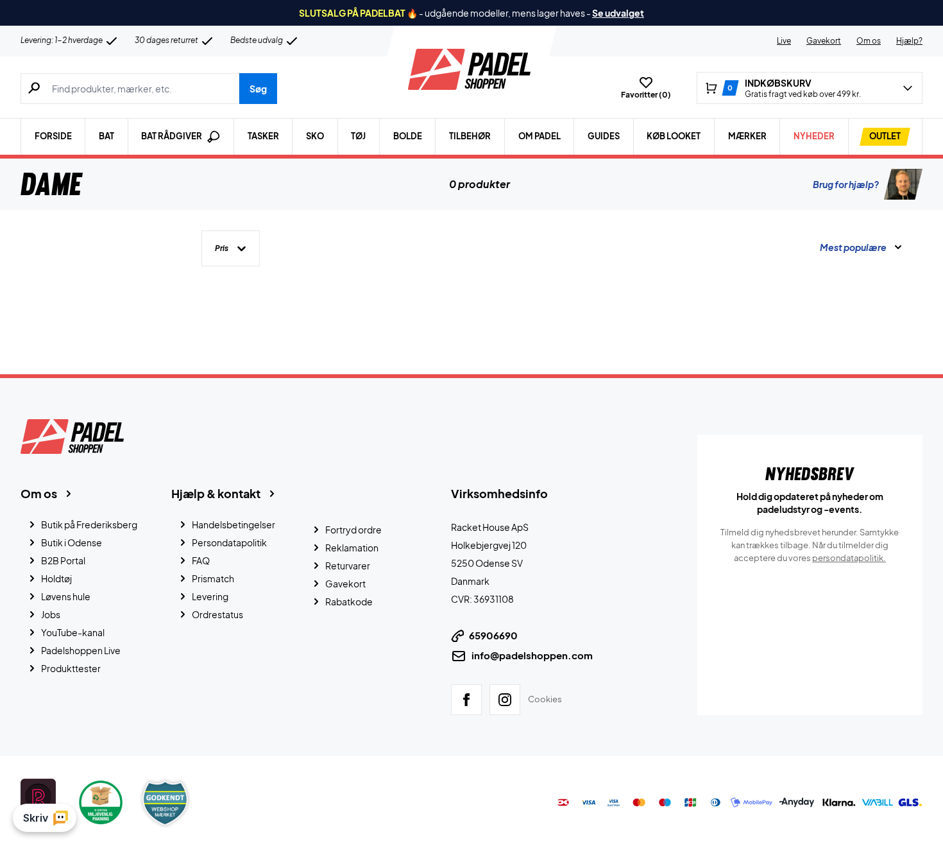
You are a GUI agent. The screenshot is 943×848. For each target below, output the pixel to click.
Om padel (539, 136)
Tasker (263, 136)
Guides (604, 136)
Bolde (407, 136)
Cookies (545, 699)
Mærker (747, 136)
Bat (106, 136)
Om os (868, 41)
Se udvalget (618, 13)
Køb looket (674, 136)
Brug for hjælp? (846, 184)
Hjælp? (909, 41)
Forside (53, 136)
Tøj (358, 136)
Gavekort (823, 41)
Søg (258, 88)
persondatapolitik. (849, 558)
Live (784, 41)
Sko (315, 136)
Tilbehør (470, 136)
